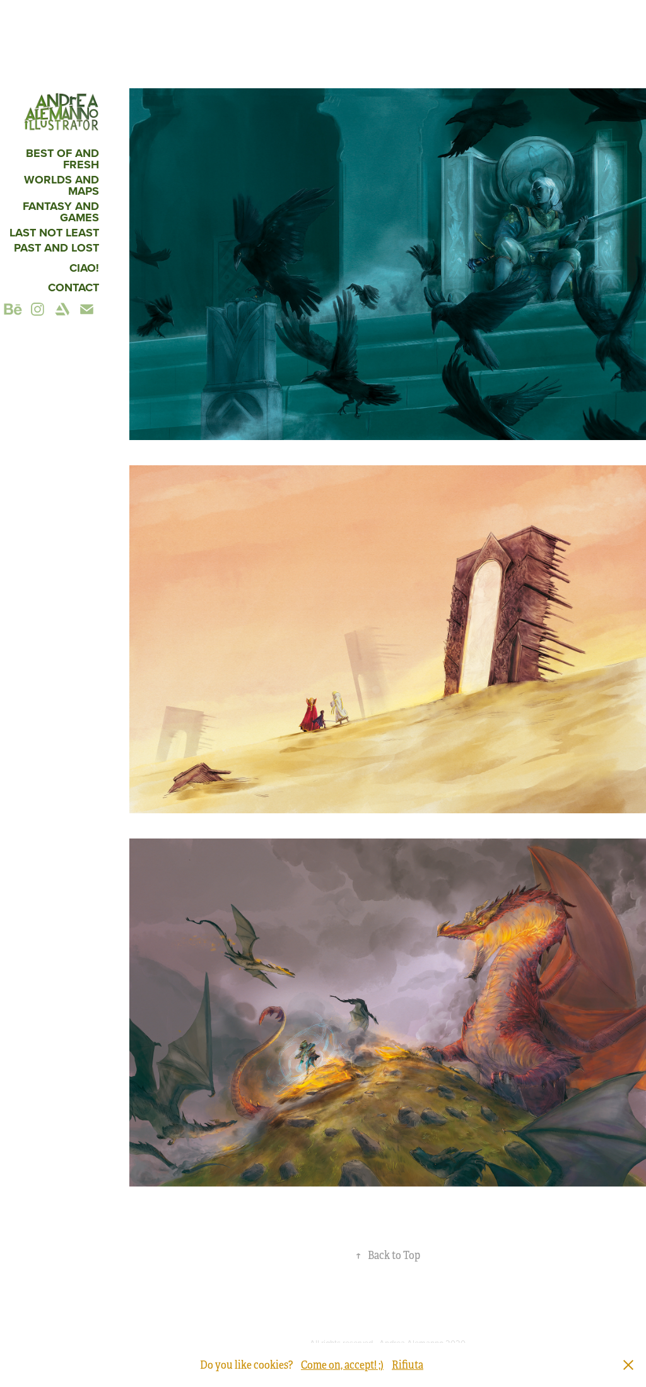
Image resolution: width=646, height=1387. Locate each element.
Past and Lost (56, 248)
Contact (73, 287)
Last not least (54, 232)
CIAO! (84, 268)
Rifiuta (407, 1365)
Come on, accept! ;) (342, 1365)
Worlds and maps (61, 185)
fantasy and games (61, 212)
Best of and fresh (62, 159)
